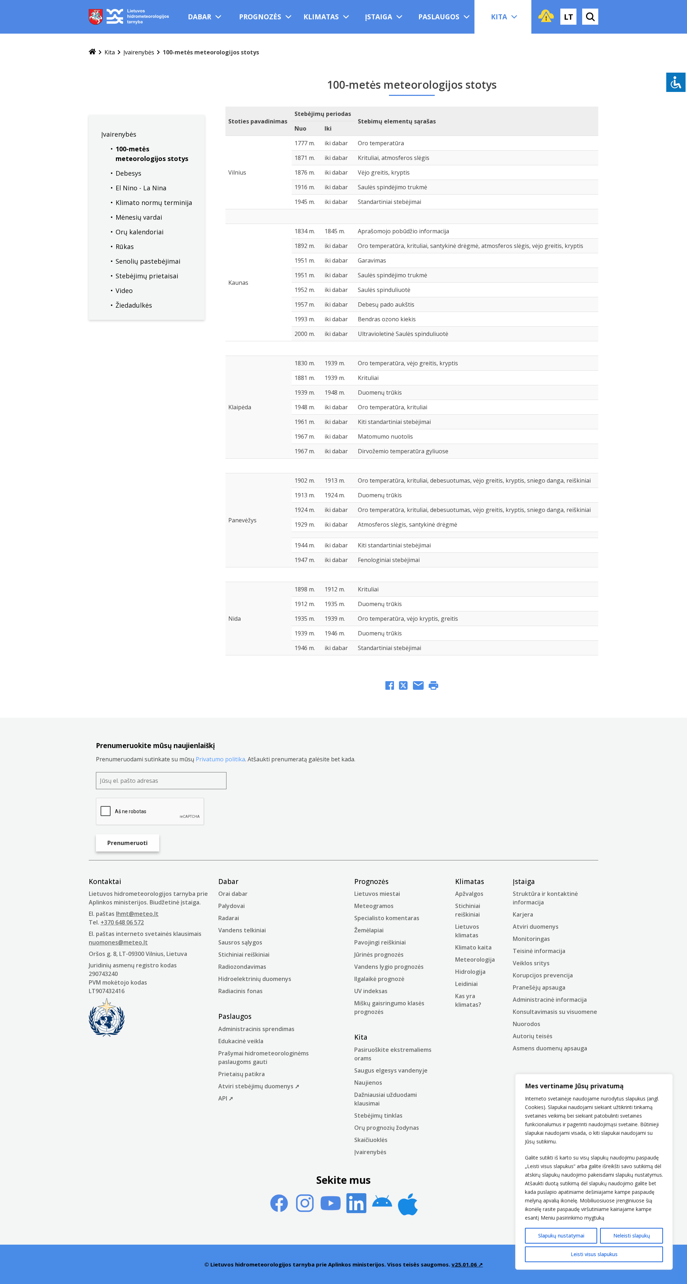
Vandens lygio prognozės (389, 967)
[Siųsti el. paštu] (418, 686)
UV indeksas (371, 991)
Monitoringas (531, 939)
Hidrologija (470, 972)
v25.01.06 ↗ (467, 1264)
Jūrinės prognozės (379, 954)
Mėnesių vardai (139, 217)
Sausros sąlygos (240, 942)
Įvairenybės (138, 52)
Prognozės (260, 16)
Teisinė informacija (539, 951)
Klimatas (321, 16)
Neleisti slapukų (631, 1235)
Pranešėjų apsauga (539, 987)
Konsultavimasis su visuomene (555, 1012)
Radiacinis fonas (240, 991)
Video (124, 290)
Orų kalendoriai (140, 232)
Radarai (228, 918)
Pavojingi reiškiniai (380, 942)
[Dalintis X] (403, 686)
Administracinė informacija (550, 1000)
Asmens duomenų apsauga (550, 1048)
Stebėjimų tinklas (378, 1115)
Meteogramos (374, 906)
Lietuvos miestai (377, 894)
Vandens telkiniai (242, 930)
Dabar (199, 16)
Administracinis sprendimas (256, 1029)
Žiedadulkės (134, 305)
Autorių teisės (532, 1036)
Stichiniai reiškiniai (243, 954)
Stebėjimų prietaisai (147, 276)
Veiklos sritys (531, 963)
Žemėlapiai (369, 930)
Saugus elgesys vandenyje (391, 1070)
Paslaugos (438, 16)
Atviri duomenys (536, 927)
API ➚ (225, 1098)
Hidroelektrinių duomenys (254, 979)
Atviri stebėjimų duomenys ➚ (258, 1086)
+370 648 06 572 (122, 922)
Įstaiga (378, 16)
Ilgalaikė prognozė (379, 979)
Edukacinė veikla (240, 1041)
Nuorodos (526, 1024)
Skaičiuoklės (371, 1140)
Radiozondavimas (242, 967)
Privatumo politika (220, 759)
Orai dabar (233, 894)
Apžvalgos (469, 894)
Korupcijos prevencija (543, 975)
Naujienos (368, 1083)
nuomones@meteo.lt (118, 942)
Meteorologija (475, 959)
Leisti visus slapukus (594, 1254)
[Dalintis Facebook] (389, 686)
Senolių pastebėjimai (148, 261)
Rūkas (125, 246)
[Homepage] (92, 52)
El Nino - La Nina (141, 188)
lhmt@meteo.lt (137, 914)
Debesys (128, 173)
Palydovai (231, 906)
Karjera (523, 914)
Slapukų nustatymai (561, 1235)
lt (568, 16)
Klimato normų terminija (154, 202)
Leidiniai (466, 984)
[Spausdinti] (433, 686)
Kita (499, 16)
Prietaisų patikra (241, 1074)
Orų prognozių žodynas (386, 1128)
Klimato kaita (473, 947)
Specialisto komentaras (386, 918)
